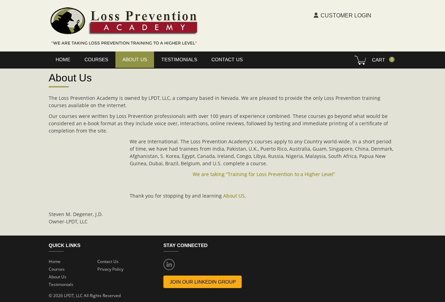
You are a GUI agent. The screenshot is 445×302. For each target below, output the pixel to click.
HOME (63, 59)
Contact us (108, 261)
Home (54, 261)
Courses (57, 269)
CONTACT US (227, 59)
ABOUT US (134, 59)
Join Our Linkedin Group (203, 282)
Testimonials (179, 59)
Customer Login (346, 15)
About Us (57, 277)
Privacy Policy (110, 269)
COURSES (96, 59)
